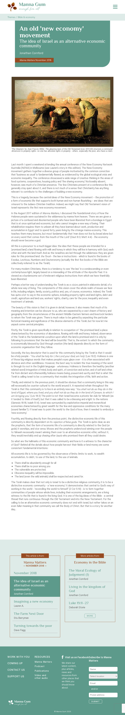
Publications (42, 670)
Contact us (16, 670)
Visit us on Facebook (71, 657)
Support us (15, 676)
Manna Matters (43, 661)
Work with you (16, 657)
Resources (42, 657)
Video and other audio (41, 676)
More (90, 615)
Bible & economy (26, 17)
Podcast (39, 666)
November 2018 (35, 60)
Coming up (15, 663)
